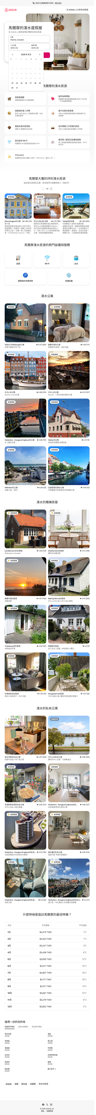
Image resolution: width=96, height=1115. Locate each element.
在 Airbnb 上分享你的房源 (77, 10)
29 (40, 83)
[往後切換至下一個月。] (39, 54)
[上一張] (43, 189)
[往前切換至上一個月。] (12, 54)
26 (26, 83)
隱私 (42, 1111)
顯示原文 (58, 3)
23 (12, 83)
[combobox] (29, 39)
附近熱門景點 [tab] (37, 1027)
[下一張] (51, 189)
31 (17, 88)
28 (35, 83)
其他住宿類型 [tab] (23, 1027)
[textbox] (18, 48)
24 (17, 83)
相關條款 (50, 1111)
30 (12, 88)
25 (21, 83)
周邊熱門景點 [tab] (10, 1027)
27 (31, 83)
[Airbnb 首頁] (11, 9)
